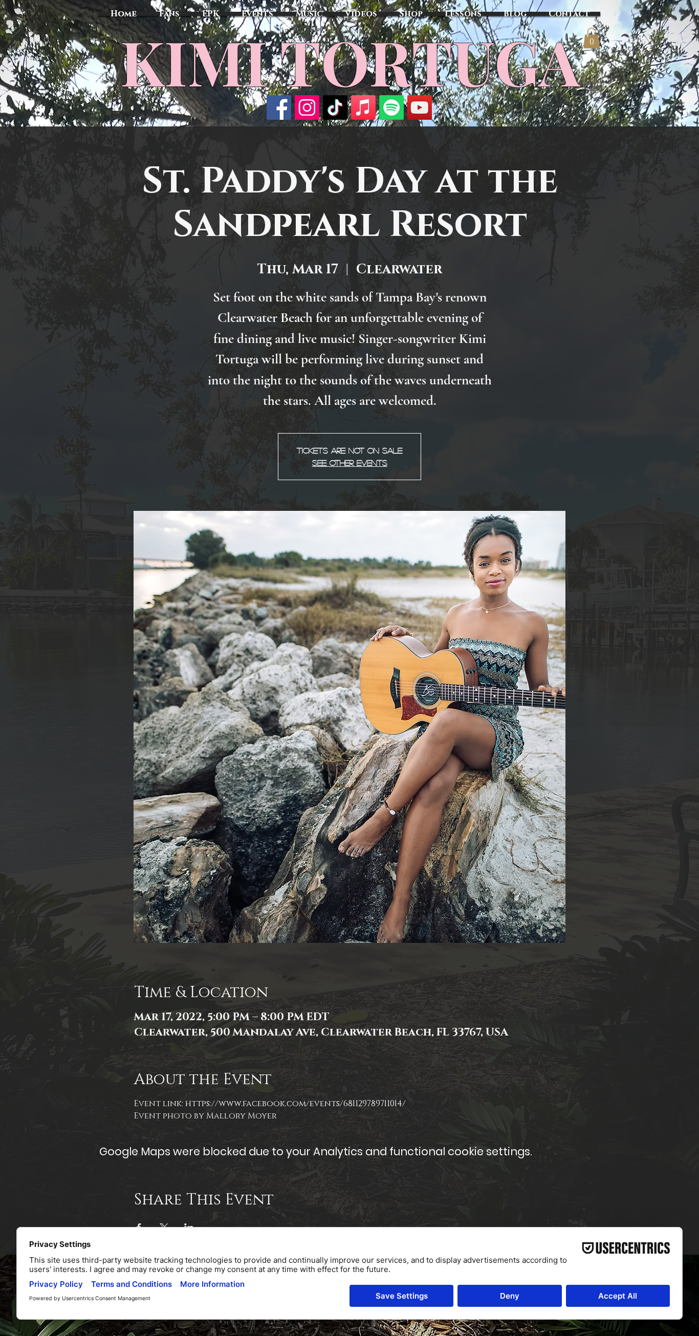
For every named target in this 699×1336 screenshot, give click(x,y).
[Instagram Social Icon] (307, 107)
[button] (591, 38)
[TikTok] (335, 107)
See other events (349, 462)
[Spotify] (391, 107)
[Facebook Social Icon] (279, 107)
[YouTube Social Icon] (419, 107)
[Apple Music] (363, 107)
